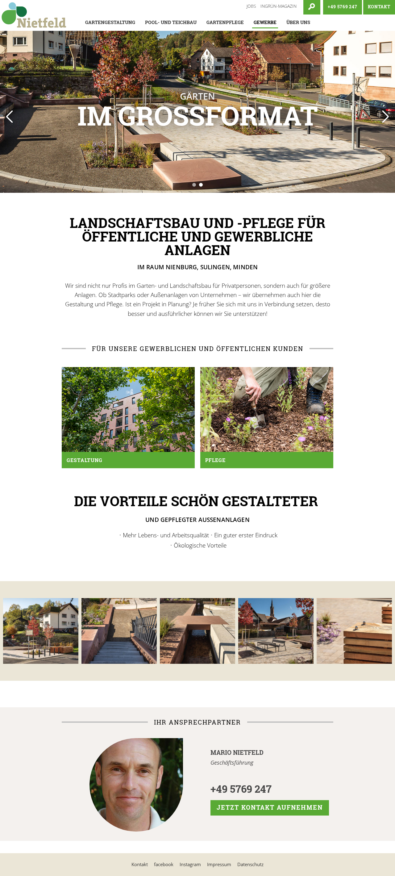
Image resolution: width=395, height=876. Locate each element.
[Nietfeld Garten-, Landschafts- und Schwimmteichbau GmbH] (34, 15)
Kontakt (139, 864)
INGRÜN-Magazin (278, 6)
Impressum (219, 864)
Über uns (298, 22)
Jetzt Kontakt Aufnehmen (270, 807)
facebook (163, 864)
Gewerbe (265, 22)
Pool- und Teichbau (171, 22)
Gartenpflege (225, 22)
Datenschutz (250, 864)
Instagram (190, 864)
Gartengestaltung (110, 22)
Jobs (251, 6)
